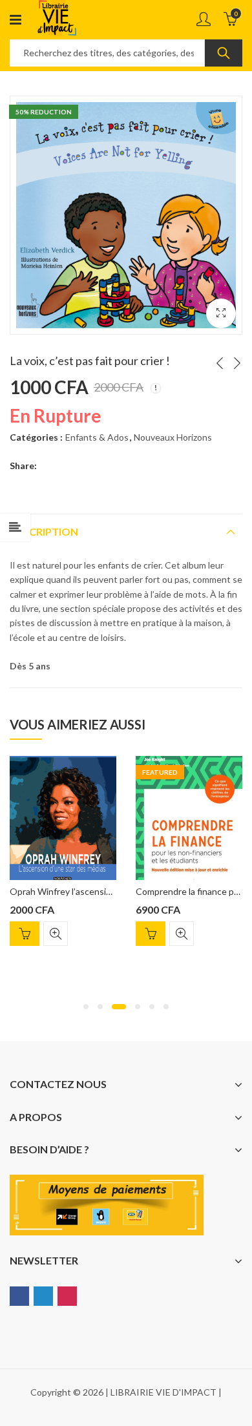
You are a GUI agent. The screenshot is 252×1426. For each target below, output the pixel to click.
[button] (86, 1006)
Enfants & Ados (97, 437)
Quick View (55, 933)
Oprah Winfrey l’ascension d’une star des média (106, 891)
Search (223, 53)
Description (44, 531)
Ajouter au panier (24, 933)
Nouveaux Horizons (173, 437)
